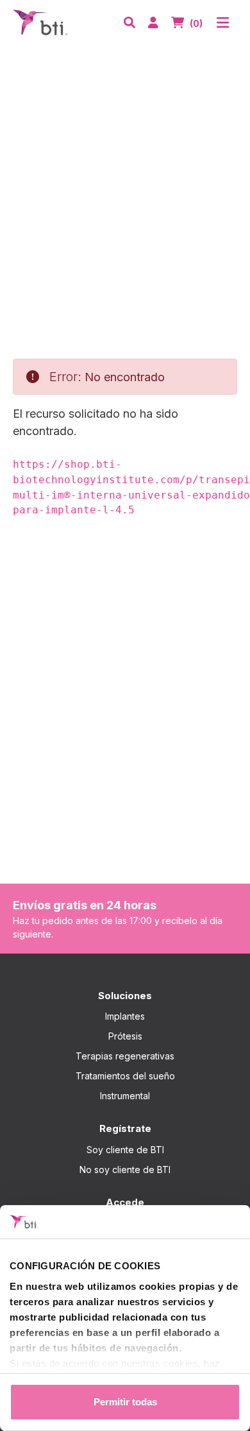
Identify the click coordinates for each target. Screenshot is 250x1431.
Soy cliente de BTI (125, 1149)
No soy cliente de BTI (125, 1169)
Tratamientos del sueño (125, 1075)
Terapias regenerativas (125, 1055)
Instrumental (125, 1095)
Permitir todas (125, 1401)
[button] (129, 23)
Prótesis (125, 1036)
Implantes (125, 1016)
